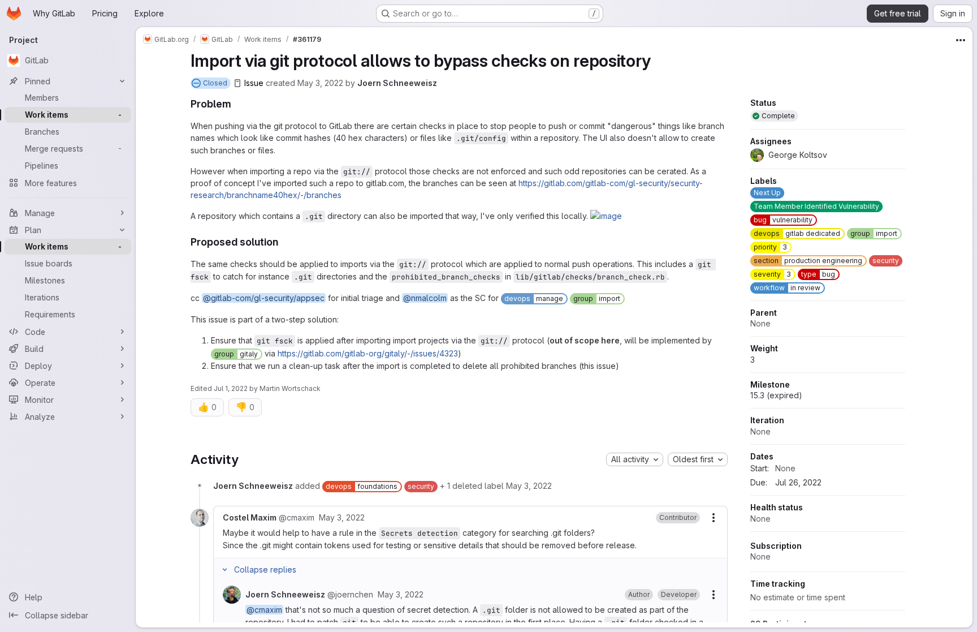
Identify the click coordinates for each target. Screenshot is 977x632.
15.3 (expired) (776, 395)
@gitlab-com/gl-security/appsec (264, 298)
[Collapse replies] (225, 570)
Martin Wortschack (290, 388)
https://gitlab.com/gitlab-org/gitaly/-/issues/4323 (368, 353)
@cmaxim (264, 609)
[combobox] (634, 459)
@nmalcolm (425, 298)
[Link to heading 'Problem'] (237, 104)
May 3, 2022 (320, 83)
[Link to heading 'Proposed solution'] (283, 242)
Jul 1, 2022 (231, 388)
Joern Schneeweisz (397, 83)
